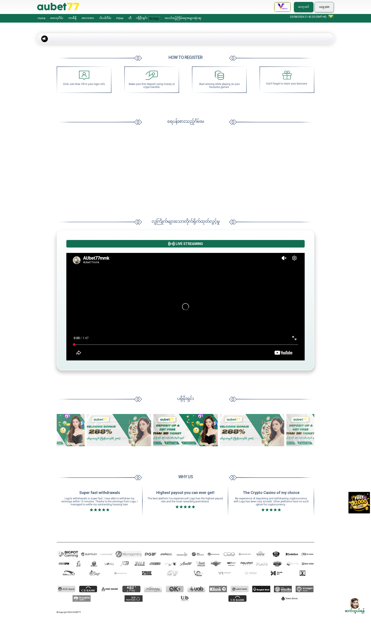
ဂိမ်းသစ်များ (154, 19)
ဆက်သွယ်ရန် (355, 611)
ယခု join (324, 6)
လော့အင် (303, 6)
